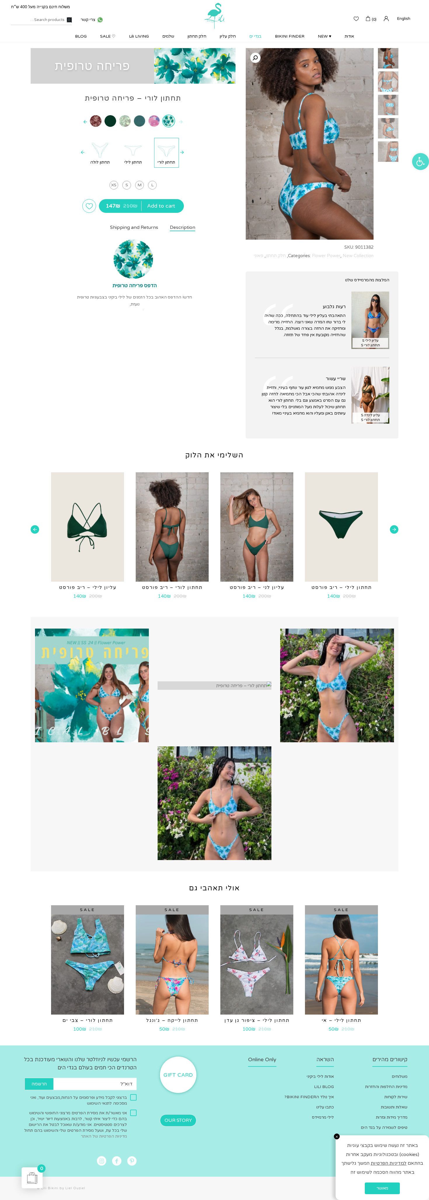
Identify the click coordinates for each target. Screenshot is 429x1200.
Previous (394, 529)
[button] (420, 161)
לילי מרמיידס (323, 1117)
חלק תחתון (276, 255)
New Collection (358, 255)
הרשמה (39, 1084)
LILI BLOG (324, 1086)
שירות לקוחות (395, 1096)
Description (182, 227)
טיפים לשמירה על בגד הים (384, 1127)
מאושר (382, 1188)
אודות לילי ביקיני (320, 1076)
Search (69, 19)
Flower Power (326, 255)
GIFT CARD (178, 1075)
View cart (41, 1169)
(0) (374, 19)
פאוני (258, 255)
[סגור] (337, 1136)
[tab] (176, 227)
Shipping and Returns (134, 227)
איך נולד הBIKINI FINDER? (309, 1096)
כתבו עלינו (325, 1107)
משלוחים (399, 1076)
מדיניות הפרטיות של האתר (104, 1136)
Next (35, 529)
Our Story (178, 1120)
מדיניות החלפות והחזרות (386, 1086)
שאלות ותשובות (394, 1107)
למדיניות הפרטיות (389, 1163)
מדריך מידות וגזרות (391, 1117)
